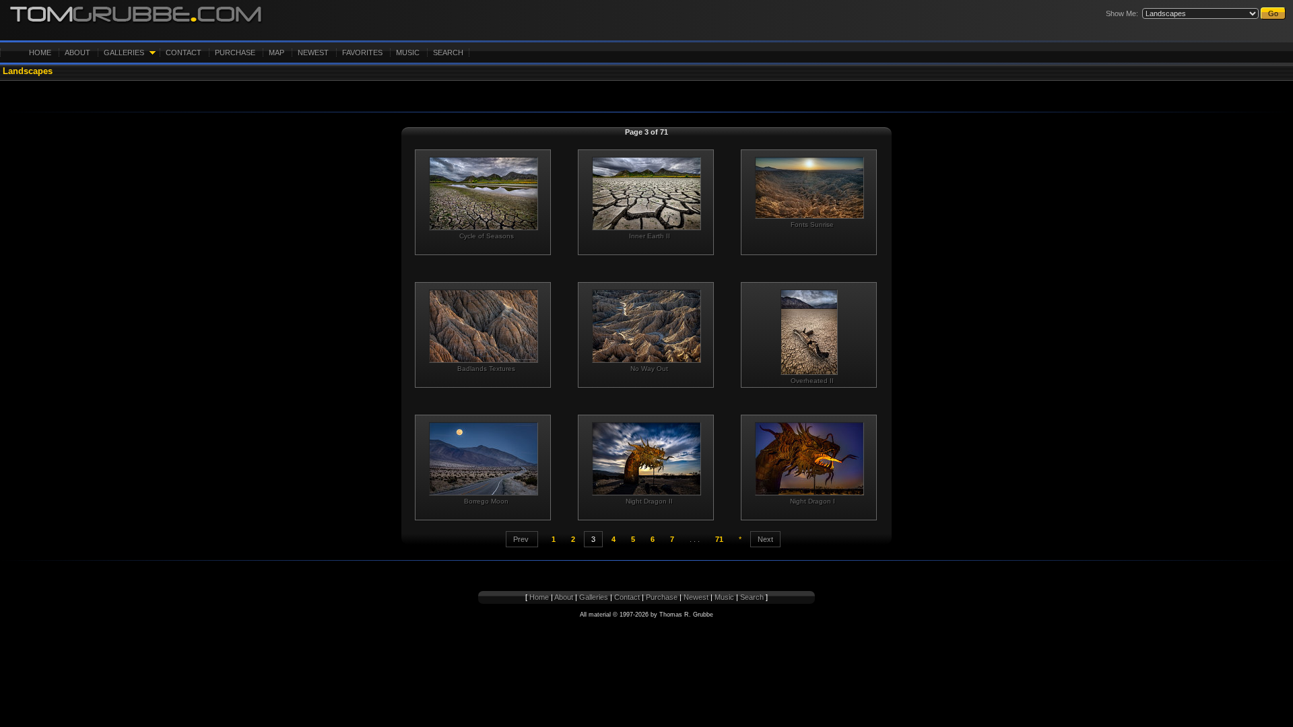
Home (40, 52)
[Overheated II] (809, 332)
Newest (313, 52)
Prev (522, 539)
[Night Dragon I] (809, 458)
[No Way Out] (646, 326)
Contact (183, 52)
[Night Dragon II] (646, 458)
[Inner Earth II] (646, 193)
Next (765, 539)
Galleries (124, 52)
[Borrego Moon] (483, 458)
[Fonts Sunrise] (809, 188)
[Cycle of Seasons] (483, 193)
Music (408, 52)
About (77, 52)
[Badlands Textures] (483, 326)
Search (448, 52)
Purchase (235, 52)
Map (276, 52)
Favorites (362, 52)
